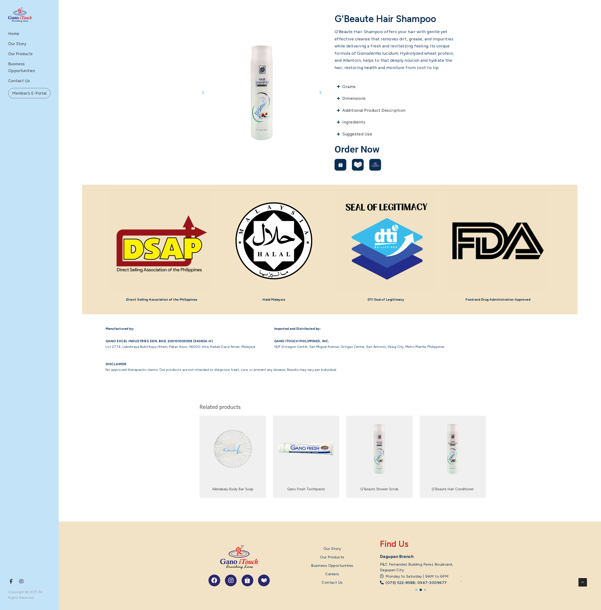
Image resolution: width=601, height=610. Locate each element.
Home (13, 33)
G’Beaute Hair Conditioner (453, 489)
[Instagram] (231, 580)
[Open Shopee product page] (340, 165)
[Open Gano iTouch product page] (375, 165)
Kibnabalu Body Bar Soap (232, 489)
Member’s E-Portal (29, 93)
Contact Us (19, 80)
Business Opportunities (332, 565)
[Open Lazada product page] (358, 165)
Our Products (20, 53)
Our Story (17, 43)
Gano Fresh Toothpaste (306, 489)
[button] (203, 92)
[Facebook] (214, 580)
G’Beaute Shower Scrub (379, 489)
